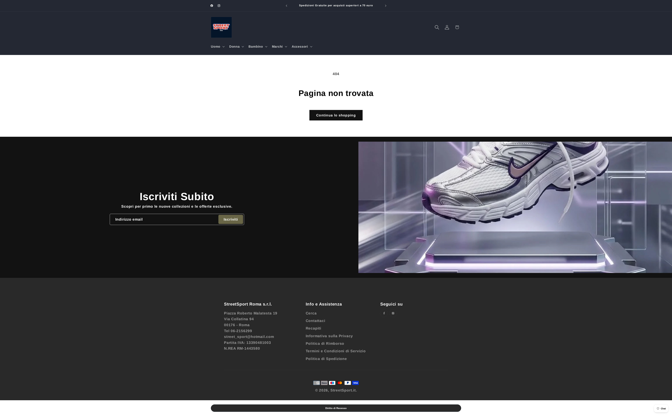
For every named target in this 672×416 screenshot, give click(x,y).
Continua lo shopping (336, 115)
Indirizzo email (129, 219)
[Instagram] (393, 313)
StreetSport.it (343, 390)
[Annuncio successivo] (386, 5)
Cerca (311, 313)
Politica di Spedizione (326, 359)
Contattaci (315, 321)
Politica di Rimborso (325, 343)
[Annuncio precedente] (286, 5)
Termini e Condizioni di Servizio (336, 351)
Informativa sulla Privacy (329, 336)
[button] (217, 46)
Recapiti (313, 328)
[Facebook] (384, 313)
